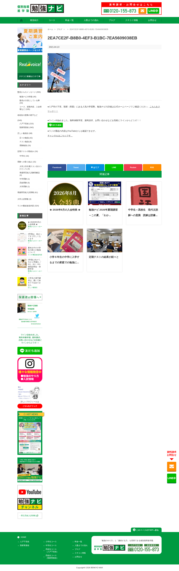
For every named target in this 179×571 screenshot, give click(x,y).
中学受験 (23, 179)
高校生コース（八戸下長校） (52, 550)
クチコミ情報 (131, 20)
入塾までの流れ (91, 20)
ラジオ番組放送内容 (25, 206)
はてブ (96, 167)
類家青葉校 (24, 127)
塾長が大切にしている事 (30, 100)
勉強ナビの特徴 (26, 97)
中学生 (22, 156)
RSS (152, 167)
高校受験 (23, 183)
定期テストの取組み (25, 151)
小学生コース (51, 542)
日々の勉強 (24, 138)
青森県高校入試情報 (25, 192)
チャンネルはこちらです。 (60, 136)
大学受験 (23, 187)
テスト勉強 (24, 142)
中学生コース (51, 545)
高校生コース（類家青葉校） (52, 557)
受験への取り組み (24, 162)
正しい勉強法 (22, 133)
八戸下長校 (24, 124)
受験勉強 (23, 145)
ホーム (50, 29)
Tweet (76, 167)
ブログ (112, 20)
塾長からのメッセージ (26, 92)
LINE (114, 167)
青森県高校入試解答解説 (30, 173)
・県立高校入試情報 (27, 516)
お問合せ (152, 20)
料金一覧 (69, 20)
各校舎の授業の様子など (27, 115)
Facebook (57, 167)
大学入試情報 (22, 199)
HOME (23, 537)
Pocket (133, 167)
